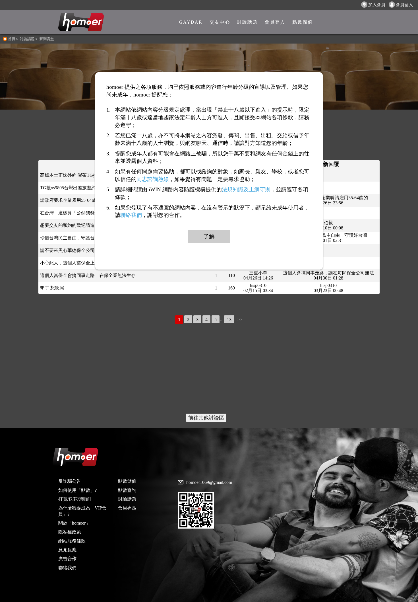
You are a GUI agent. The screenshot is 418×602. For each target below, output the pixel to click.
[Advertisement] (209, 369)
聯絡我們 (67, 567)
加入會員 (376, 5)
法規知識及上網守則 (246, 189)
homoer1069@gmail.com (209, 482)
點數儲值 (127, 481)
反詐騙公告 (69, 481)
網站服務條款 (72, 541)
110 (231, 275)
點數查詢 (127, 490)
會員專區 (127, 508)
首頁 (11, 39)
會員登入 (404, 5)
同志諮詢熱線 (152, 179)
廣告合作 (67, 558)
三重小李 (258, 272)
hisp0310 (258, 285)
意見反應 (67, 549)
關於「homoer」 (74, 523)
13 (229, 319)
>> (239, 319)
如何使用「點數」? (77, 490)
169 (231, 287)
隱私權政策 (69, 531)
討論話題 (27, 39)
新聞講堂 (46, 39)
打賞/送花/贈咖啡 (75, 499)
